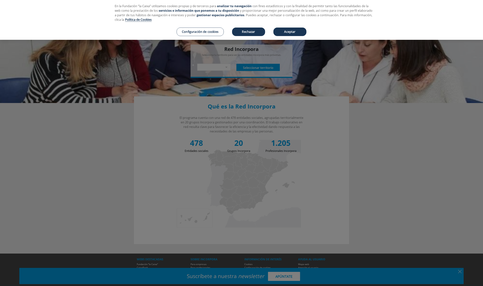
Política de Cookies (138, 20)
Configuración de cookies (200, 32)
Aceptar (289, 32)
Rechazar (248, 32)
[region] (241, 20)
